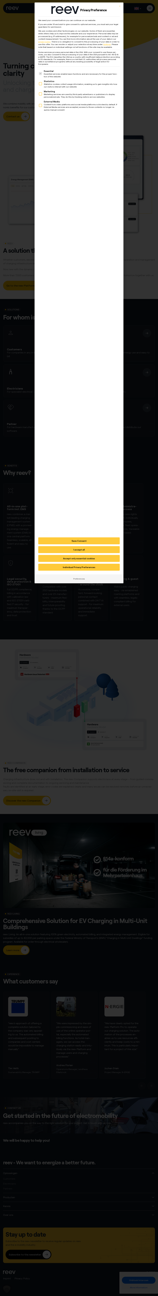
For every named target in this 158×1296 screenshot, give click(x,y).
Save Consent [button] (79, 541)
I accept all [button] (79, 549)
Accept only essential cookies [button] (79, 558)
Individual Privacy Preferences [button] (79, 567)
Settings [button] (107, 44)
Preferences (79, 579)
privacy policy (44, 42)
